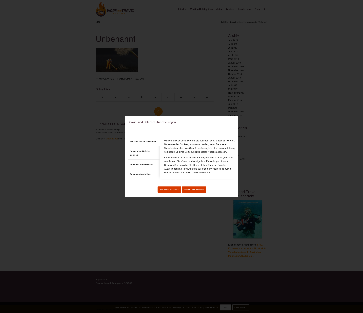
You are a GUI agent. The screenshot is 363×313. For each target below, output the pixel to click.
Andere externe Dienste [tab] (141, 164)
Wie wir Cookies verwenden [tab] (143, 141)
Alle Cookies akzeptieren (169, 189)
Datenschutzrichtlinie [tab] (140, 174)
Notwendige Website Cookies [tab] (140, 153)
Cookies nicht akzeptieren (194, 189)
